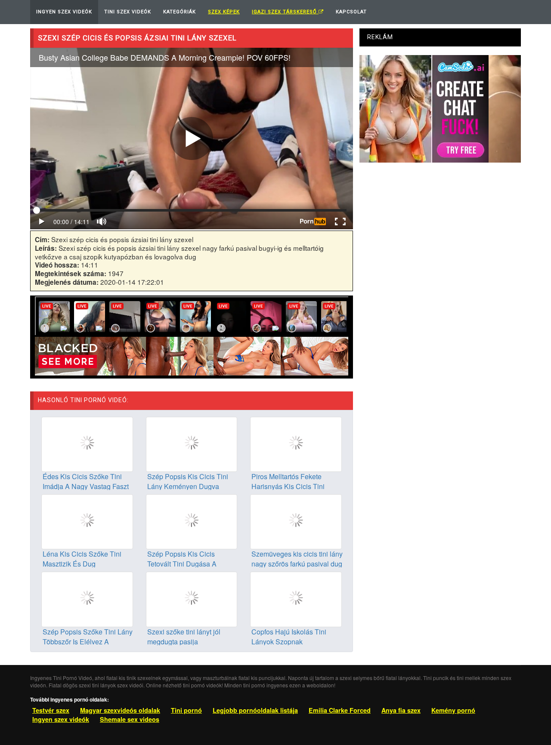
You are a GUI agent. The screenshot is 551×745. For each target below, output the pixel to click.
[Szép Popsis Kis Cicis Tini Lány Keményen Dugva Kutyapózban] (192, 443)
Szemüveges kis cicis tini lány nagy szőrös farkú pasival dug (297, 559)
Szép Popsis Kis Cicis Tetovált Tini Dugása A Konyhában (182, 564)
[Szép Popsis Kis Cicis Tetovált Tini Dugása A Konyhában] (192, 521)
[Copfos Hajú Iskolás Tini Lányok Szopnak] (296, 598)
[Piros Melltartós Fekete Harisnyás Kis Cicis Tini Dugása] (296, 443)
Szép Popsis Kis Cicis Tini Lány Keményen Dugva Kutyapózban (187, 486)
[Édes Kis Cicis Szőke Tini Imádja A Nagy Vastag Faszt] (87, 443)
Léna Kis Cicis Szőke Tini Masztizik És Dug (82, 559)
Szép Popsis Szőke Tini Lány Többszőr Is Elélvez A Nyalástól (88, 641)
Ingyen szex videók (60, 719)
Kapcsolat (351, 12)
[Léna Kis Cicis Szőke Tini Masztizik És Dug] (87, 521)
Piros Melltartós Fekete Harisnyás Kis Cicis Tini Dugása (288, 486)
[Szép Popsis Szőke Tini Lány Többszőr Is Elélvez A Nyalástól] (87, 598)
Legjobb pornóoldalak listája (255, 710)
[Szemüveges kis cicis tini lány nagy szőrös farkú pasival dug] (296, 521)
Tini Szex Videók (127, 12)
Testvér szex (50, 710)
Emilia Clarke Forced (340, 710)
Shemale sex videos (129, 719)
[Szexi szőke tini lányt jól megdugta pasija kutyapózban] (192, 598)
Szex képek (224, 12)
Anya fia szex (401, 710)
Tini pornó (186, 710)
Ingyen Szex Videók (64, 12)
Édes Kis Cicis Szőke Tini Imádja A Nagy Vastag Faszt (86, 481)
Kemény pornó (453, 710)
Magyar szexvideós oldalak (120, 710)
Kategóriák (179, 12)
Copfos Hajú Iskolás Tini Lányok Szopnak (288, 636)
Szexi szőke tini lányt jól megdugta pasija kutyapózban (183, 641)
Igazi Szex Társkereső (285, 12)
